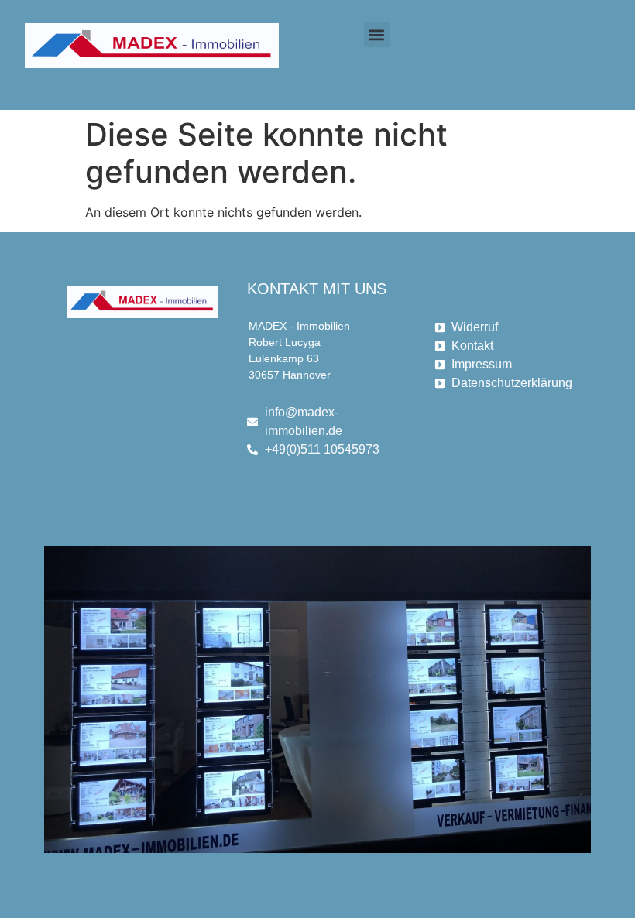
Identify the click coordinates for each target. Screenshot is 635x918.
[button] (377, 34)
